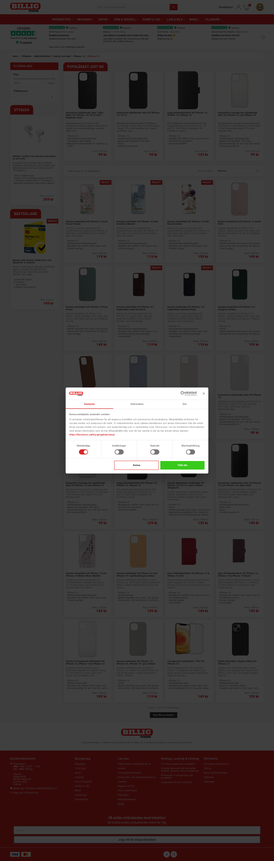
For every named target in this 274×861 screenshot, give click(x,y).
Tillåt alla (182, 465)
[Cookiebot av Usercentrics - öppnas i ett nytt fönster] (183, 393)
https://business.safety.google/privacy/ (92, 434)
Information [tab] (137, 404)
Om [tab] (184, 404)
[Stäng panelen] (204, 393)
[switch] (119, 452)
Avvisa (136, 465)
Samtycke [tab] (89, 404)
